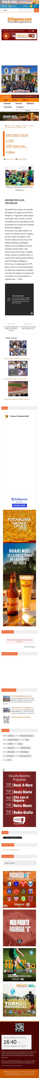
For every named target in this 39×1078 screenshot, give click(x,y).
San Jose (32, 125)
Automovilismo (25, 748)
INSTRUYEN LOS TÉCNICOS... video (16, 127)
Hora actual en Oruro (15, 1037)
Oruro (20, 744)
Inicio (8, 125)
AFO (13, 125)
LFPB (10, 744)
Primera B (25, 125)
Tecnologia (10, 756)
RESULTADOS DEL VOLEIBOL (21, 717)
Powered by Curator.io (29, 646)
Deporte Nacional (13, 740)
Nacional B (11, 752)
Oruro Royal (24, 752)
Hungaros (18, 125)
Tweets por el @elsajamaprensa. (11, 850)
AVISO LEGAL (6, 1065)
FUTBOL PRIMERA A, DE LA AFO (22, 696)
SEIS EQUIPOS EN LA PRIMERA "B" (23, 707)
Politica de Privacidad (16, 1065)
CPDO (9, 760)
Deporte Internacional (27, 736)
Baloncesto (11, 748)
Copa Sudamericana (25, 756)
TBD (22, 1073)
